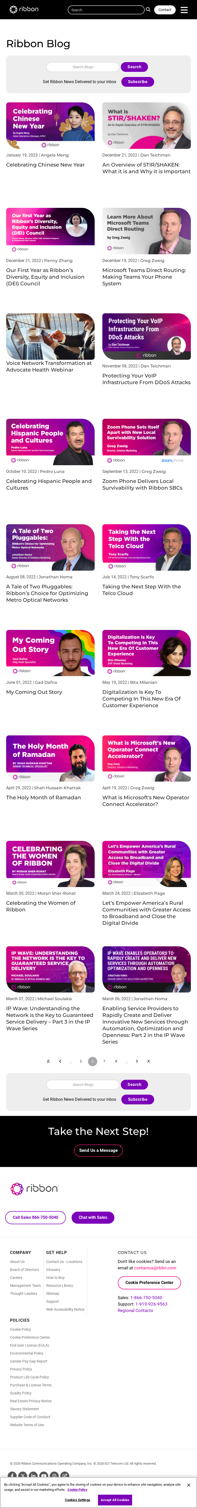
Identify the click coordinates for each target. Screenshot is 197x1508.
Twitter (22, 1476)
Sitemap (52, 1293)
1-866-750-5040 (146, 1297)
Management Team (25, 1285)
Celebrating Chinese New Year (45, 165)
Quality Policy (21, 1393)
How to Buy (55, 1278)
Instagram (54, 1476)
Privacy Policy (21, 1369)
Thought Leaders (23, 1293)
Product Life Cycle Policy (29, 1377)
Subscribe (138, 81)
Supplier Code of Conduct (30, 1417)
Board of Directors (24, 1270)
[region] (98, 1492)
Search (149, 9)
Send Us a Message (98, 1150)
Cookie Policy (20, 1329)
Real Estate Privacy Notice (31, 1401)
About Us (17, 1262)
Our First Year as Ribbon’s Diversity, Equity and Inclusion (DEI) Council (45, 277)
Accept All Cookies (115, 1500)
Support (52, 1301)
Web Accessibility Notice (65, 1309)
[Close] (188, 1485)
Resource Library (59, 1285)
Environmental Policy (26, 1353)
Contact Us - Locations (64, 1262)
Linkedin (33, 1476)
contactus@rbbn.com (155, 1267)
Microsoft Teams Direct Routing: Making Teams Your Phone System (144, 277)
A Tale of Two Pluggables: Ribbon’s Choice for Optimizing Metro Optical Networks (47, 593)
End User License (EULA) (29, 1345)
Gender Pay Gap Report (28, 1361)
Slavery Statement (24, 1409)
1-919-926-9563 (151, 1304)
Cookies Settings (77, 1500)
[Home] (26, 10)
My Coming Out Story (34, 692)
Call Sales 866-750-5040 (35, 1217)
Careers (16, 1278)
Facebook (12, 1476)
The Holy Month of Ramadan (43, 797)
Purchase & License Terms (31, 1385)
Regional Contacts (135, 1310)
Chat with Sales (93, 1217)
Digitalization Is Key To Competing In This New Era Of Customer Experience (141, 698)
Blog (64, 1476)
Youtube (43, 1476)
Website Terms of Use (27, 1425)
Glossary (53, 1270)
